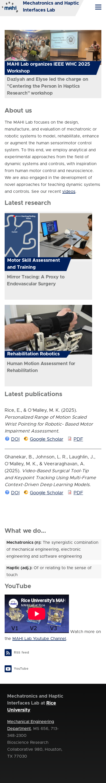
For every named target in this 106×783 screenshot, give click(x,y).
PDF (78, 439)
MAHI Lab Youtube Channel (39, 639)
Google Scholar (46, 439)
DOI (15, 439)
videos (68, 191)
